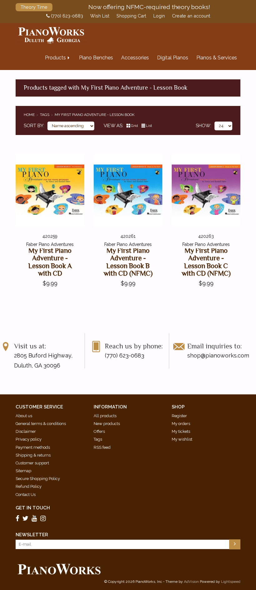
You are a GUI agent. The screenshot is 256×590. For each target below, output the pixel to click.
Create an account (191, 15)
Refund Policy (29, 486)
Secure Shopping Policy (38, 478)
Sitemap (23, 470)
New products (107, 423)
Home (29, 114)
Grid (134, 125)
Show (203, 125)
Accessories (135, 58)
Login (159, 15)
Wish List (99, 15)
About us (24, 415)
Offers (99, 431)
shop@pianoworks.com (218, 355)
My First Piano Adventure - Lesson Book (95, 114)
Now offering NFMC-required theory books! (149, 6)
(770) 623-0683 (66, 15)
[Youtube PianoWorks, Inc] (35, 518)
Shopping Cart (131, 15)
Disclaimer (26, 431)
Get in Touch (33, 508)
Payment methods (33, 447)
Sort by (33, 125)
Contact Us (26, 494)
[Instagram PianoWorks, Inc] (44, 518)
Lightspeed (230, 581)
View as (113, 125)
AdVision (191, 581)
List (149, 125)
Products (55, 58)
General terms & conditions (41, 423)
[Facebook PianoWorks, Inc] (18, 518)
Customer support (32, 463)
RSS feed (102, 447)
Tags (44, 114)
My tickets (181, 431)
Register (179, 415)
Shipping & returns (33, 455)
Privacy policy (29, 439)
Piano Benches (96, 58)
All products (105, 415)
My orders (181, 423)
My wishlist (182, 439)
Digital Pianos (172, 58)
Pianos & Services (216, 58)
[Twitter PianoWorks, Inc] (26, 518)
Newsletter (32, 535)
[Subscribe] (234, 544)
